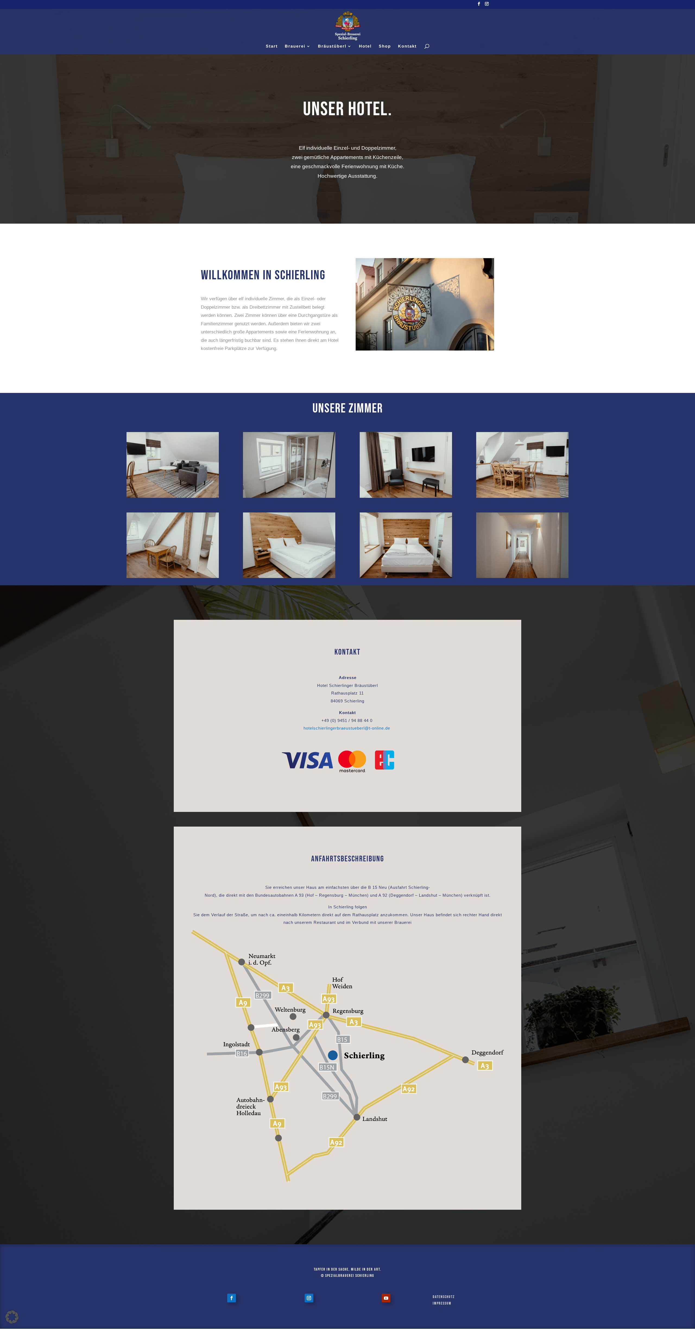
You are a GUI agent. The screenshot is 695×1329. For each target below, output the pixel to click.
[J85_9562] (173, 576)
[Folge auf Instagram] (309, 1298)
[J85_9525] (173, 496)
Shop (385, 46)
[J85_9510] (522, 496)
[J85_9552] (289, 496)
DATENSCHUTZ (444, 1296)
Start (272, 46)
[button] (12, 1317)
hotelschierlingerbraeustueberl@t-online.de (347, 728)
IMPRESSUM (442, 1303)
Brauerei (295, 46)
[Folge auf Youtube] (386, 1298)
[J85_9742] (522, 576)
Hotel (365, 46)
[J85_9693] (406, 576)
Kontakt (407, 46)
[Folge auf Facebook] (231, 1298)
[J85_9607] (289, 576)
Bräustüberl (332, 46)
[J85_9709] (406, 496)
